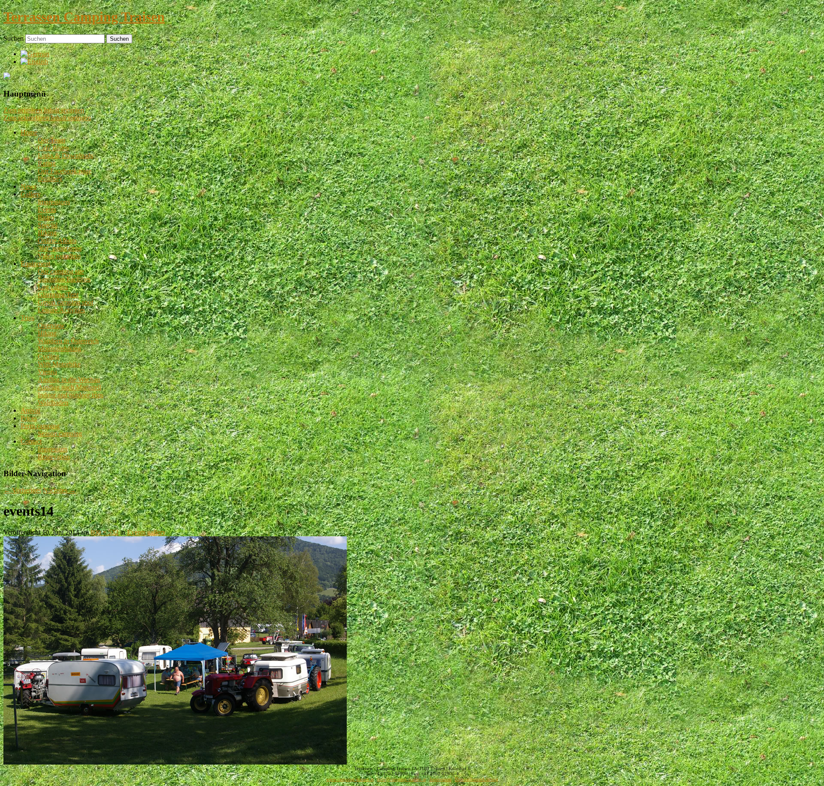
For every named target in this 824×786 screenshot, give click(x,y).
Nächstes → (59, 490)
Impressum (52, 449)
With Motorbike (59, 364)
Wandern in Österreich (68, 341)
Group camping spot (65, 302)
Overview (51, 325)
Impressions (54, 202)
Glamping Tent (58, 294)
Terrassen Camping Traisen (84, 16)
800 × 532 (104, 532)
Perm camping (40, 425)
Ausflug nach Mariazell (69, 387)
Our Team (51, 140)
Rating (47, 163)
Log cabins (53, 286)
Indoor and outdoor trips (70, 395)
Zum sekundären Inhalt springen (47, 117)
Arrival (30, 410)
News (28, 186)
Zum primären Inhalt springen (43, 110)
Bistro (46, 217)
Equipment (35, 263)
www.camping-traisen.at (350, 779)
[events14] (175, 762)
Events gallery (146, 532)
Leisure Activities (61, 310)
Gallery (31, 194)
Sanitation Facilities (64, 279)
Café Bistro (53, 147)
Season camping (60, 433)
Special (48, 225)
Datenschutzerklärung (476, 779)
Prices (29, 418)
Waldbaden (53, 402)
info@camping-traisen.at (401, 779)
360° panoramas (60, 248)
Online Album (57, 240)
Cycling (48, 356)
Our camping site (61, 271)
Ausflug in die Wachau (69, 379)
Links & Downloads (65, 155)
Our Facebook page (64, 171)
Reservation (54, 456)
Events (47, 209)
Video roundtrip (59, 256)
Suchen (13, 38)
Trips (27, 317)
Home (29, 132)
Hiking (47, 232)
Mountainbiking (59, 348)
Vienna (47, 371)
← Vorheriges (22, 490)
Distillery (50, 178)
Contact (31, 441)
